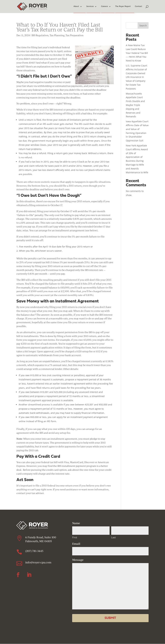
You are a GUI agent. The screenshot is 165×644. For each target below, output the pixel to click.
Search (143, 25)
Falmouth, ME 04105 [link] (39, 541)
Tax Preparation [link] (74, 35)
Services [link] (90, 6)
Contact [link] (138, 6)
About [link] (76, 6)
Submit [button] (110, 618)
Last (113, 537)
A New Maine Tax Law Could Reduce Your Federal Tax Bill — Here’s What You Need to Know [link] (137, 53)
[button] (18, 574)
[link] (32, 6)
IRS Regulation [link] (40, 35)
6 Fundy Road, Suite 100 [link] (40, 537)
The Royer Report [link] (123, 6)
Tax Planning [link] (57, 35)
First (74, 537)
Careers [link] (104, 6)
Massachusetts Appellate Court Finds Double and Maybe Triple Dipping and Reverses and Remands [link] (135, 105)
